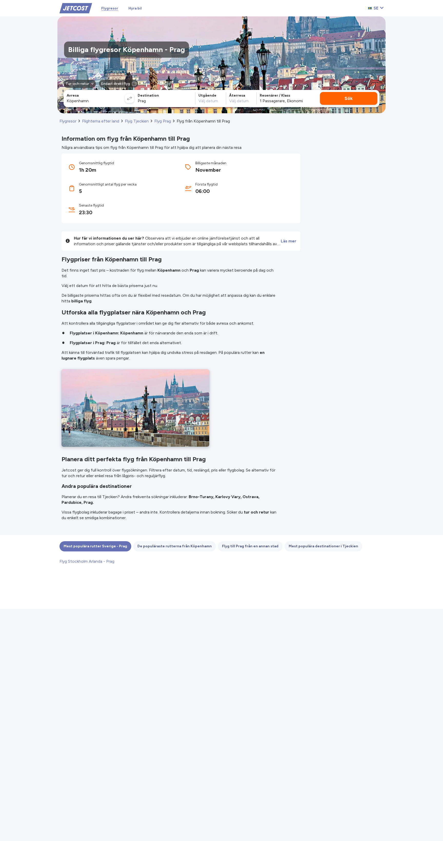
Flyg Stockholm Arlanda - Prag (86, 561)
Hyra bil (135, 8)
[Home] (75, 7)
